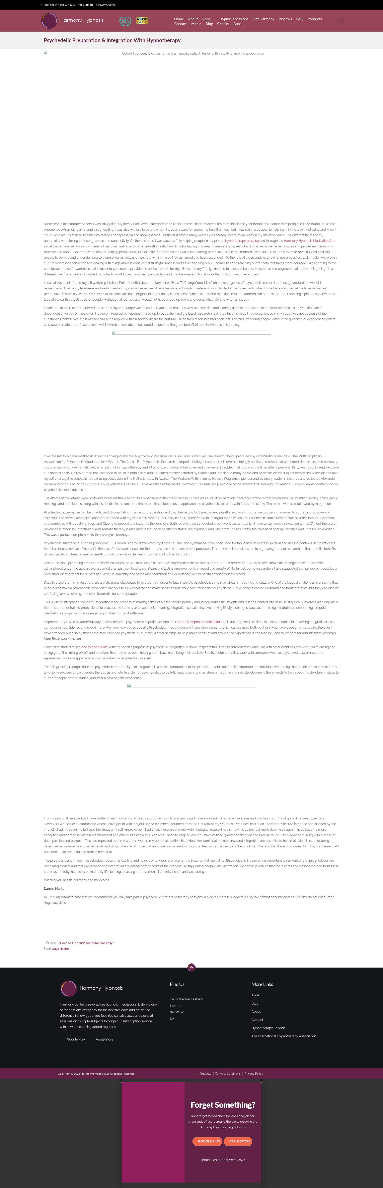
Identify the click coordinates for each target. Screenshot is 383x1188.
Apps (206, 19)
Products (315, 19)
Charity (223, 24)
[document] (191, 1133)
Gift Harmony (263, 19)
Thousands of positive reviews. (223, 1160)
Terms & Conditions (228, 1073)
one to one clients (95, 647)
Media (196, 24)
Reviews (285, 19)
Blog (209, 24)
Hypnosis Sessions (233, 19)
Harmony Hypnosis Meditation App (310, 241)
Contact (180, 24)
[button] (340, 20)
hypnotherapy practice (242, 241)
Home (179, 19)
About (193, 19)
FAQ (299, 19)
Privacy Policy (254, 1073)
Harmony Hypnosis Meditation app (200, 622)
